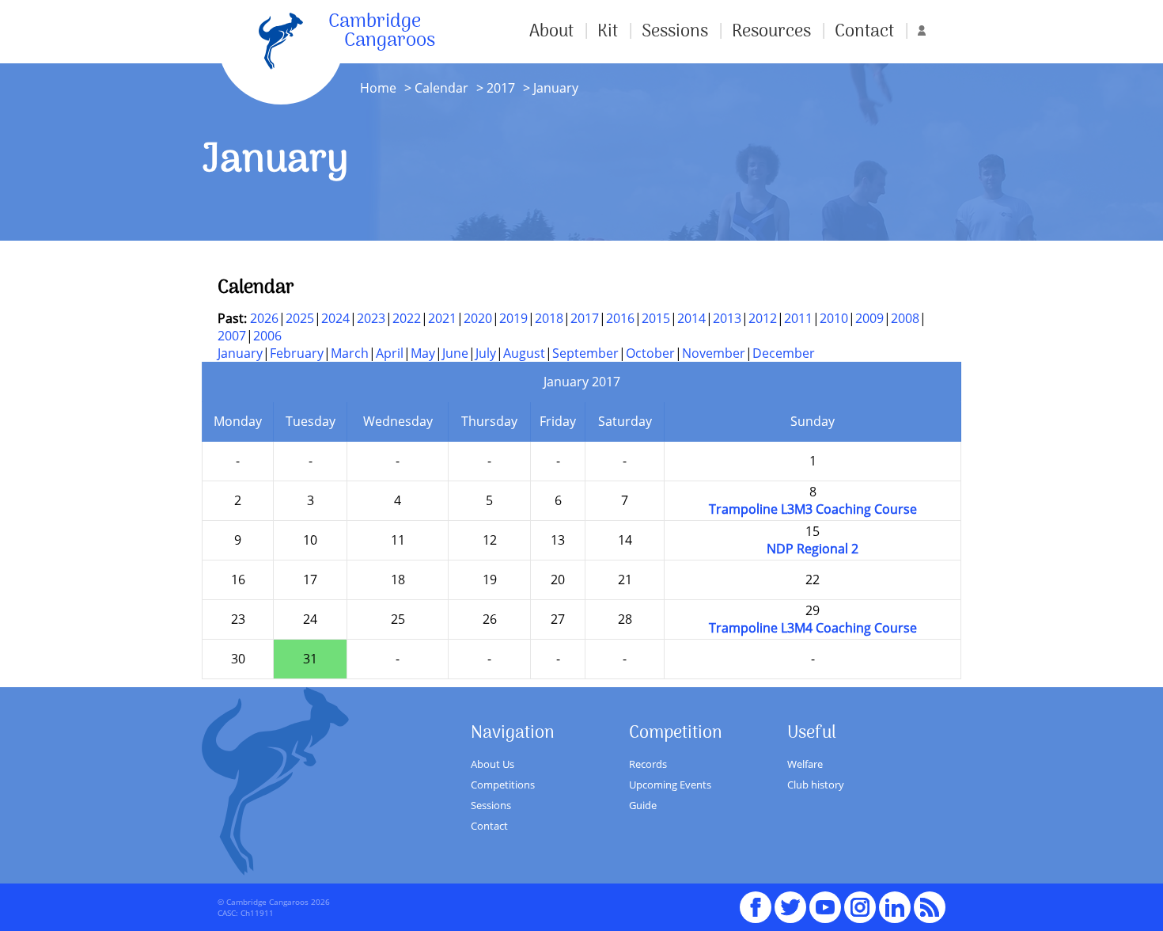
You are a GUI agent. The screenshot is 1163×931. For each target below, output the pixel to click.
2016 (620, 318)
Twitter (790, 900)
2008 (905, 318)
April (389, 353)
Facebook (755, 900)
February (297, 353)
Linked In (895, 907)
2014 (691, 318)
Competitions (503, 784)
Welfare (805, 764)
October (650, 353)
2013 (727, 318)
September (585, 353)
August (524, 353)
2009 (869, 318)
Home (378, 88)
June (455, 353)
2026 (264, 318)
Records (648, 764)
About (551, 31)
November (713, 353)
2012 (762, 318)
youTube (825, 900)
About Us (492, 764)
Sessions (675, 31)
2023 (371, 318)
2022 (406, 318)
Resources (771, 31)
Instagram (860, 900)
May (423, 353)
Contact (864, 31)
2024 (335, 318)
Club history (815, 784)
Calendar (441, 88)
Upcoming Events (670, 784)
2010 (834, 318)
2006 (267, 335)
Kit (607, 31)
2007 (232, 335)
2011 (798, 318)
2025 (300, 318)
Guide (643, 805)
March (350, 353)
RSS (930, 900)
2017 (501, 88)
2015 (656, 318)
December (783, 353)
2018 (549, 318)
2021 (442, 318)
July (485, 353)
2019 (513, 318)
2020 (478, 318)
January (240, 353)
